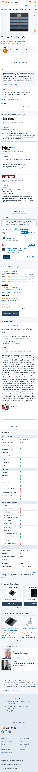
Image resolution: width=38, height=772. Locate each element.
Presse (3, 744)
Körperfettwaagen (6, 5)
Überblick (4, 9)
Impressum (4, 761)
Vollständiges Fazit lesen (10, 84)
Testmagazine (24, 738)
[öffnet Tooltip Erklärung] (24, 115)
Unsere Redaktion (6, 741)
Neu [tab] (7, 229)
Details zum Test (6, 182)
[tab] (21, 229)
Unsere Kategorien (7, 752)
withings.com (30, 576)
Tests (9, 9)
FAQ (21, 741)
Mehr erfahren (27, 224)
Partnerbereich (6, 750)
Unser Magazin (24, 744)
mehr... (34, 572)
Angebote (16, 9)
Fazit (29, 9)
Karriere (3, 747)
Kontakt (22, 750)
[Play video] (35, 31)
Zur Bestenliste (15, 604)
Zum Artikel (16, 657)
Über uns (4, 738)
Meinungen (23, 9)
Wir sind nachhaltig (32, 5)
